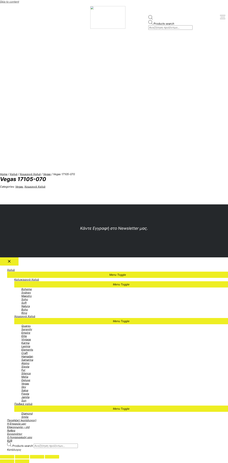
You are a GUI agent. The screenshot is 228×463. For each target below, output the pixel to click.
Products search (164, 23)
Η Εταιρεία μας (16, 423)
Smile (24, 417)
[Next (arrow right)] (22, 461)
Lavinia (25, 346)
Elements (27, 349)
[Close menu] (9, 261)
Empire (25, 332)
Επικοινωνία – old (18, 427)
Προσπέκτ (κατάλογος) (21, 420)
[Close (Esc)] (7, 457)
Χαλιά (13, 174)
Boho (24, 309)
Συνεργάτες (14, 434)
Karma (25, 343)
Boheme (26, 289)
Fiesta (25, 393)
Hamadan (27, 356)
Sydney (26, 292)
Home (3, 174)
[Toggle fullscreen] (37, 457)
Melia (24, 376)
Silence (26, 373)
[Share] (22, 457)
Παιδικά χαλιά (23, 404)
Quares (26, 326)
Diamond (27, 413)
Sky (23, 387)
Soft (24, 302)
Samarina (27, 360)
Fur (23, 370)
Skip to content (9, 1)
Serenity (26, 329)
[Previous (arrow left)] (7, 461)
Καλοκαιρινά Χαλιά (26, 279)
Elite (24, 336)
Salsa (24, 390)
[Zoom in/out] (52, 457)
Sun (23, 400)
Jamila (25, 397)
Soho (24, 299)
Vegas (47, 174)
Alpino (25, 363)
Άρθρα (11, 430)
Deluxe (25, 380)
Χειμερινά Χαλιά (30, 174)
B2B (9, 440)
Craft (24, 353)
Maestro (26, 296)
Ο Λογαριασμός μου (19, 437)
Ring (24, 313)
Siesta (25, 366)
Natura (25, 306)
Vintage (26, 339)
